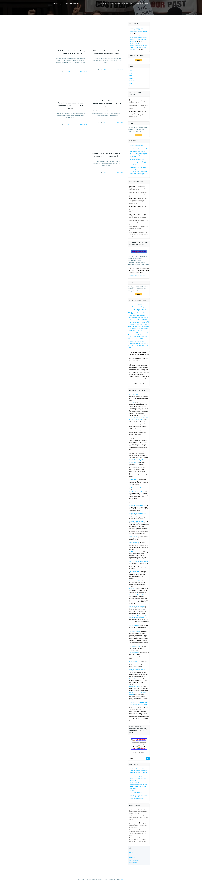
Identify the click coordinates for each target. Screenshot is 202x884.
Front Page (132, 80)
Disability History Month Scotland (137, 505)
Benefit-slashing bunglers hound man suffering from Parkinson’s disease (138, 100)
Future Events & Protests (142, 324)
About (130, 70)
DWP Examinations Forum (136, 552)
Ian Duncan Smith (143, 326)
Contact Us (139, 4)
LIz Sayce (143, 330)
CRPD (148, 313)
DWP (147, 322)
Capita (134, 313)
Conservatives (142, 313)
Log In (146, 4)
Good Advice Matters (134, 571)
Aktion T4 (131, 403)
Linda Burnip (138, 330)
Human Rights (133, 326)
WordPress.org (133, 862)
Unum (133, 339)
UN (139, 337)
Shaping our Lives (132, 334)
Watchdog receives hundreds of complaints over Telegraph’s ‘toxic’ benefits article (138, 114)
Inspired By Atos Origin (135, 581)
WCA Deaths (139, 339)
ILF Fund (129, 328)
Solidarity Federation (134, 625)
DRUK (143, 322)
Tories (147, 334)
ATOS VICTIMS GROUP (135, 452)
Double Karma (133, 536)
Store (111, 4)
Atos (140, 304)
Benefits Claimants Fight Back (137, 460)
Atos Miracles (132, 431)
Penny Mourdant (143, 333)
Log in (130, 855)
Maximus (130, 333)
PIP (148, 333)
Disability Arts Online (134, 501)
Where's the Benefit (134, 686)
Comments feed (133, 860)
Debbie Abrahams (141, 315)
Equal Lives (133, 324)
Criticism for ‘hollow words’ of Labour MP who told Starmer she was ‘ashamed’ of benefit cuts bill (138, 29)
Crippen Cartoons (133, 479)
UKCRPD (136, 337)
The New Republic (134, 652)
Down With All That (134, 542)
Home (102, 4)
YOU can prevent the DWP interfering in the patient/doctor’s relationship (138, 222)
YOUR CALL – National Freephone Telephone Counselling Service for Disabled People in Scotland (138, 704)
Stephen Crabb (141, 334)
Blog (106, 4)
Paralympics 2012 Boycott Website (138, 595)
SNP (137, 334)
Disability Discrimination (136, 317)
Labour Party (131, 330)
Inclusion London (136, 328)
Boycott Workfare (134, 462)
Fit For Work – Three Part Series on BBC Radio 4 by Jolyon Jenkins (138, 106)
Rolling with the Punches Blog (137, 606)
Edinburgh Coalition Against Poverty (138, 561)
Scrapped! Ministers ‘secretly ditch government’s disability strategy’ (138, 234)
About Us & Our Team (127, 4)
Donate (117, 4)
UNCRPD (143, 337)
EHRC (129, 324)
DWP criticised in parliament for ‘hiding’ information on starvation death (137, 209)
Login (130, 83)
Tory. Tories (130, 337)
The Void (131, 657)
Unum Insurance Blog (134, 661)
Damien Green (132, 315)
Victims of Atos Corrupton (136, 679)
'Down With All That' (134, 395)
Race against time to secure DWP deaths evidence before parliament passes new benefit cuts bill (139, 173)
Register (131, 852)
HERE (138, 383)
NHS (137, 333)
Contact (131, 75)
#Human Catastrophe (133, 305)
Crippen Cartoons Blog (135, 487)
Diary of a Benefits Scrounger (137, 491)
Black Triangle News (137, 309)
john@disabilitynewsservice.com (137, 275)
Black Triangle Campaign (139, 307)
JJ (100, 70)
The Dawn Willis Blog (134, 646)
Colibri (122, 879)
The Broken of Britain (134, 631)
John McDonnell (144, 328)
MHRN (134, 332)
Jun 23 (68, 72)
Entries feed (132, 857)
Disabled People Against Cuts (136, 521)
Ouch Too (132, 588)
